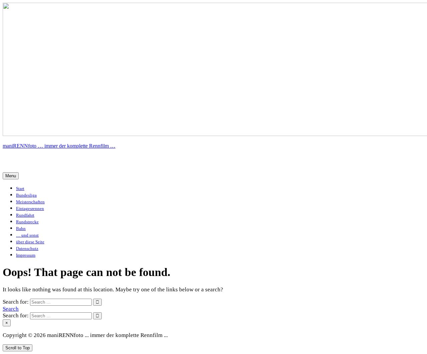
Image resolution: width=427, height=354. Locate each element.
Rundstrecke (27, 221)
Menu (10, 175)
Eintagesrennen (30, 208)
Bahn (21, 228)
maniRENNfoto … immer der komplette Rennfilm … (59, 146)
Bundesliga (26, 195)
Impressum (25, 255)
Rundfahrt (25, 215)
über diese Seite (30, 241)
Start (20, 188)
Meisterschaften (30, 201)
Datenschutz (27, 248)
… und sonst (27, 235)
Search (11, 309)
